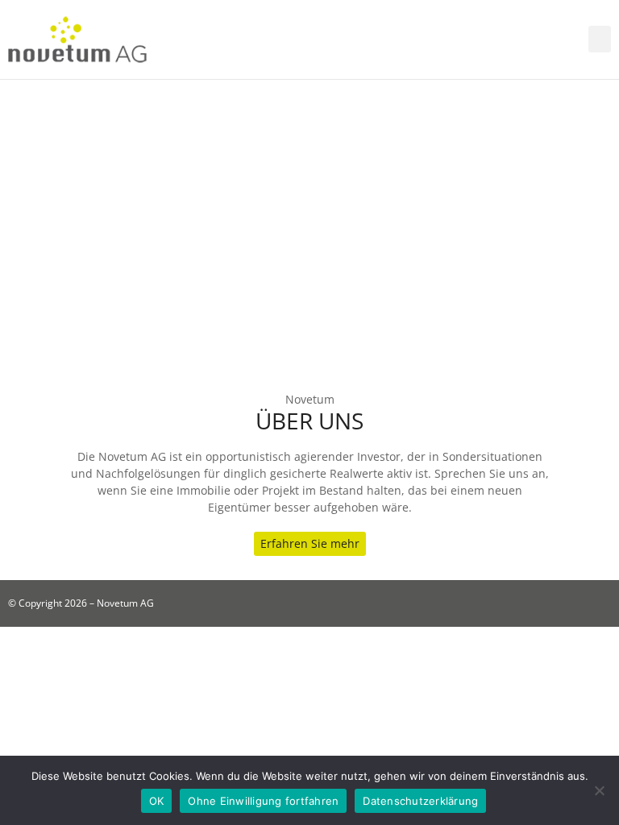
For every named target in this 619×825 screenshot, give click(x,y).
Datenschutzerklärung (420, 800)
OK (156, 800)
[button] (599, 39)
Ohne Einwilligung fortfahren (263, 800)
